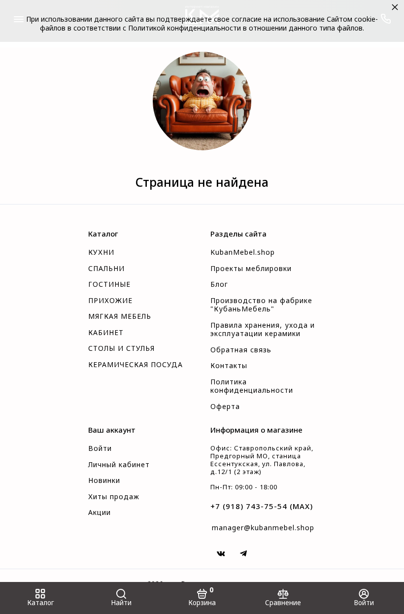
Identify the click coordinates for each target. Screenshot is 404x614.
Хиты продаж (113, 496)
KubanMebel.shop (242, 252)
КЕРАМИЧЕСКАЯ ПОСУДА (135, 364)
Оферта (225, 406)
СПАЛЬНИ (106, 268)
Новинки (104, 480)
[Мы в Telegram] (243, 553)
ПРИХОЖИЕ (110, 300)
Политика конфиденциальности (251, 386)
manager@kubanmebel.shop (263, 527)
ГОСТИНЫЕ (109, 284)
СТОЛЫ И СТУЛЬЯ (121, 348)
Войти (100, 448)
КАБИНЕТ (106, 332)
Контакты (228, 365)
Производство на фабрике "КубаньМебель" (261, 305)
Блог (219, 284)
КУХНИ (101, 252)
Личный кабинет (119, 464)
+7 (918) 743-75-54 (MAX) (261, 506)
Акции (99, 512)
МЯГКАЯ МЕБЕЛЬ (119, 316)
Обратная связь (240, 349)
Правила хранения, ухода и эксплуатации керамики (262, 330)
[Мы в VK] (220, 553)
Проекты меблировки (251, 268)
